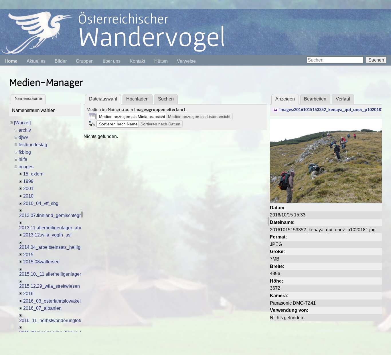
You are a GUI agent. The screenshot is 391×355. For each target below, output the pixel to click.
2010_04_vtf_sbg (40, 203)
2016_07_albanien (42, 308)
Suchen (376, 60)
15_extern (33, 173)
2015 (28, 254)
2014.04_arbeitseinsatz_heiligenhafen (58, 247)
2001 (28, 188)
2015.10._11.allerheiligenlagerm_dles (57, 274)
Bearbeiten (315, 98)
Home (11, 61)
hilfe (23, 159)
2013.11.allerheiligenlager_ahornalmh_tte (61, 227)
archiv (25, 130)
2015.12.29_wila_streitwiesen (49, 286)
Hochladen (137, 98)
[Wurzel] (22, 122)
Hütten (161, 61)
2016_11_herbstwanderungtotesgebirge (59, 320)
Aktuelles (36, 61)
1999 (28, 181)
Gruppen (85, 61)
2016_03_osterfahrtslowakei (52, 301)
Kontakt (137, 61)
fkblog (25, 152)
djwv (23, 137)
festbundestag (33, 144)
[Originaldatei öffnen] (326, 160)
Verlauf (343, 98)
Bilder (61, 61)
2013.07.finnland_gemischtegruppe (55, 215)
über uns (112, 61)
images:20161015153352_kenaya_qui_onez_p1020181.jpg (334, 110)
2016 (28, 293)
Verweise (186, 61)
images (26, 166)
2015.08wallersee (41, 261)
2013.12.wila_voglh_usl (47, 234)
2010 (28, 196)
